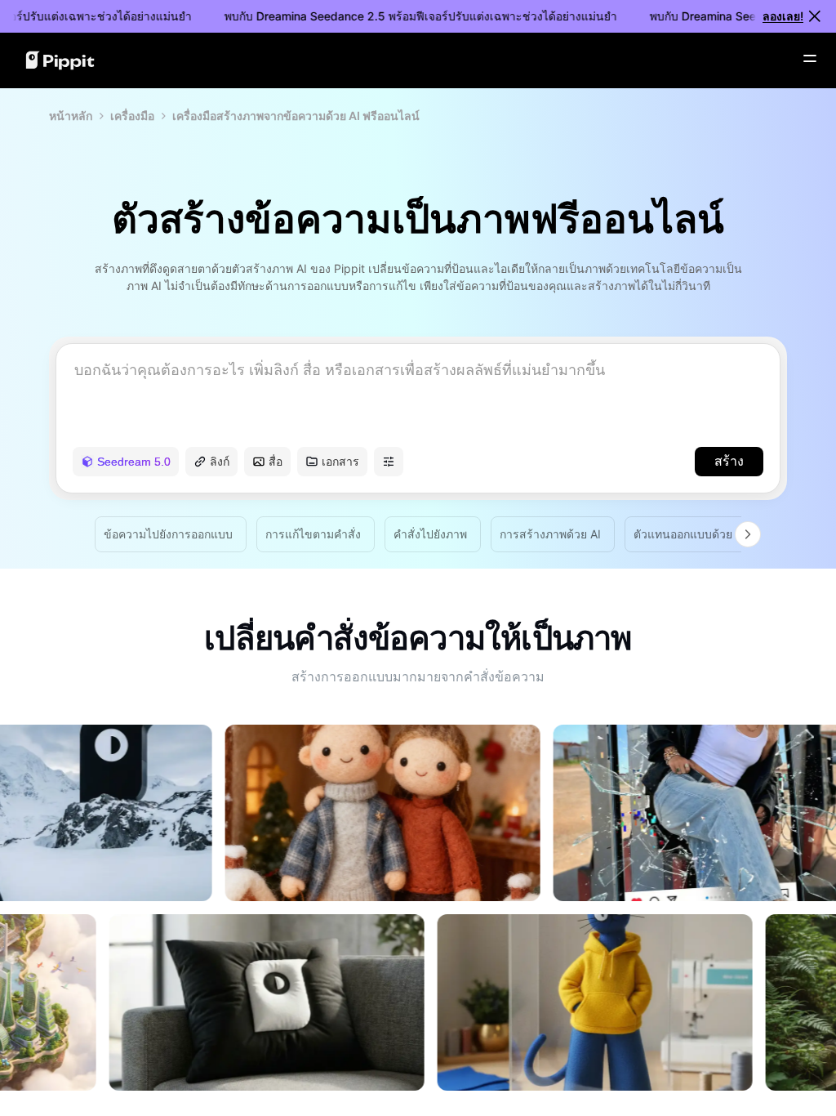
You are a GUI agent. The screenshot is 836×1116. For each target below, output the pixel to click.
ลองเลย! (783, 16)
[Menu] (810, 59)
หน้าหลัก (70, 116)
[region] (418, 908)
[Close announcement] (815, 16)
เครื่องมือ (132, 116)
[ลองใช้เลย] (339, 897)
